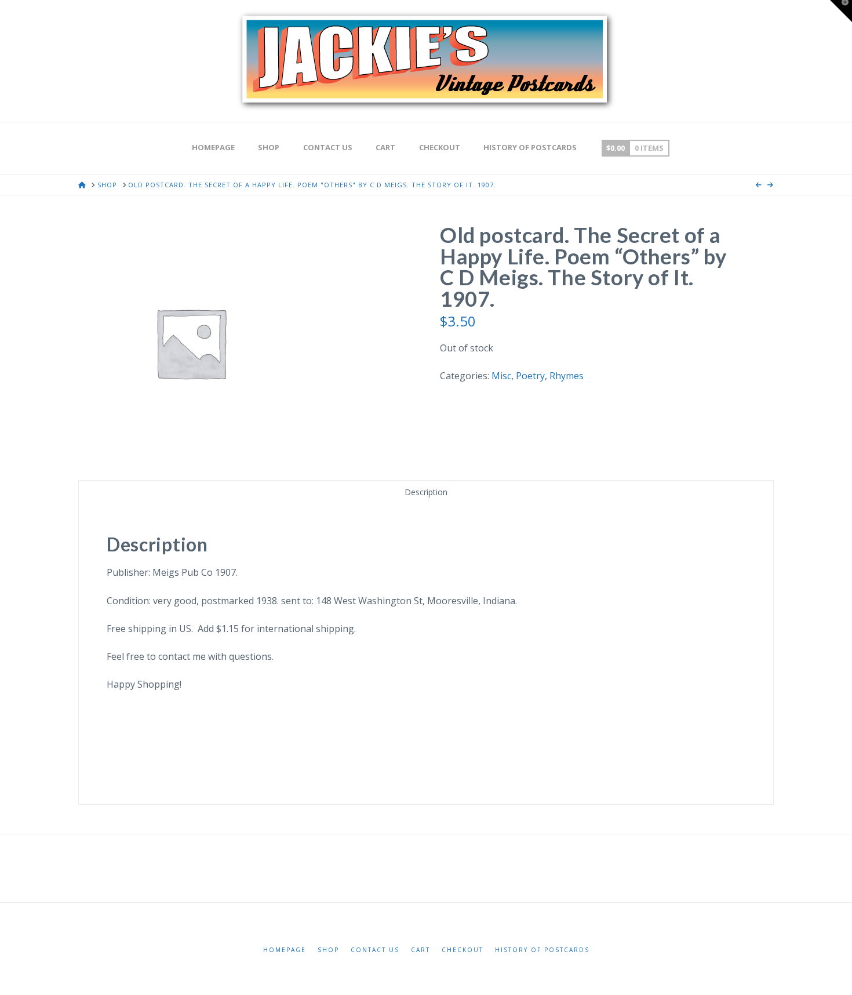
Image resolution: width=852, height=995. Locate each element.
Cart (420, 950)
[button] (841, 11)
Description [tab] (426, 492)
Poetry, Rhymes (550, 375)
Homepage (284, 950)
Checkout (462, 950)
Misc (501, 375)
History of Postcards (542, 950)
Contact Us (375, 950)
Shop (328, 950)
